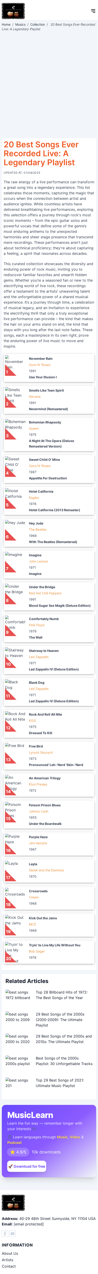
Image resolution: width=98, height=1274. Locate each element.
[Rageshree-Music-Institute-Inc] (5, 1233)
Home (6, 24)
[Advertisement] (49, 85)
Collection (37, 24)
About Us (10, 1253)
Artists (7, 1260)
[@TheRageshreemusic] (12, 1233)
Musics (20, 24)
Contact (9, 1266)
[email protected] (29, 1224)
